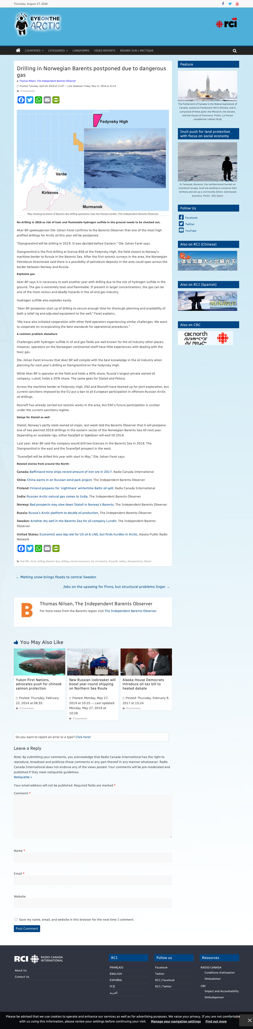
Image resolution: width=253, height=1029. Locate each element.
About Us (21, 970)
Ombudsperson (214, 997)
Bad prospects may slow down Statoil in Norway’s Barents (72, 504)
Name (19, 850)
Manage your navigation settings (176, 1021)
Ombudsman (213, 978)
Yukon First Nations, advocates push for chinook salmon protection (39, 684)
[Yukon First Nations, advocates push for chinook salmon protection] (39, 651)
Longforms (81, 50)
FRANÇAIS (116, 967)
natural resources (79, 561)
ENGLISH (116, 973)
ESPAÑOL (116, 980)
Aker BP (24, 561)
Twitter (159, 973)
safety (122, 561)
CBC (203, 986)
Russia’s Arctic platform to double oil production (63, 512)
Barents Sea (53, 561)
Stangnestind (134, 561)
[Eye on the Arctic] (18, 50)
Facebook (161, 967)
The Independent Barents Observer (130, 611)
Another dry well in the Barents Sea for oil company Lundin (73, 521)
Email (19, 873)
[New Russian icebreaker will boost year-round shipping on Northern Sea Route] (93, 651)
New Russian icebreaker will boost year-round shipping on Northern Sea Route (92, 684)
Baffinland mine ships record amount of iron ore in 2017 (71, 471)
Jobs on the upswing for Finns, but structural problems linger (116, 586)
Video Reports (104, 50)
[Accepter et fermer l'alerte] (249, 1020)
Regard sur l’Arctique (136, 50)
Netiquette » (23, 777)
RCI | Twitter (163, 986)
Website (20, 896)
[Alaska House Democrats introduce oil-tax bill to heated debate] (146, 651)
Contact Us (22, 976)
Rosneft (113, 561)
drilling (65, 561)
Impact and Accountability (222, 991)
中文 (112, 986)
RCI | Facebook (165, 980)
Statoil (147, 561)
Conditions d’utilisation (220, 972)
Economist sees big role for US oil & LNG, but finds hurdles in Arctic (88, 534)
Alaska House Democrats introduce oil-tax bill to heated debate (143, 684)
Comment (22, 793)
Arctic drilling (37, 561)
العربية (113, 992)
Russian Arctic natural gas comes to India (57, 496)
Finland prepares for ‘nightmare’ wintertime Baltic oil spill (71, 488)
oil (92, 561)
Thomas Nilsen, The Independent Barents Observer (47, 80)
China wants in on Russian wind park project (59, 480)
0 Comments (27, 90)
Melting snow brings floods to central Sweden (56, 577)
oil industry (101, 561)
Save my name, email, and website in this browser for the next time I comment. (76, 919)
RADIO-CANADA (211, 967)
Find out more (216, 1021)
